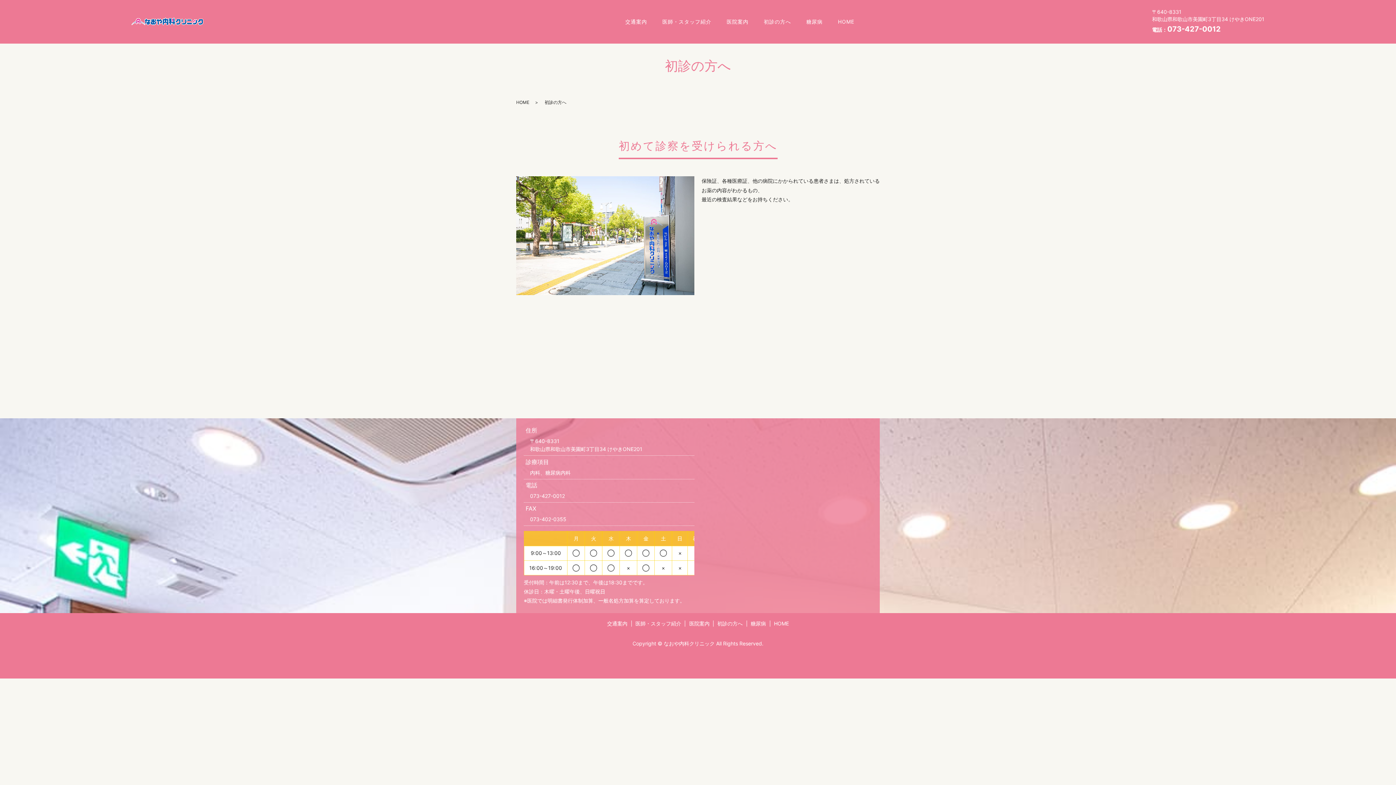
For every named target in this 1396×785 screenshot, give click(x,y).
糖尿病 (814, 22)
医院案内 (738, 22)
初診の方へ (777, 22)
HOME (846, 22)
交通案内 (636, 22)
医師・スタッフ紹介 (686, 22)
